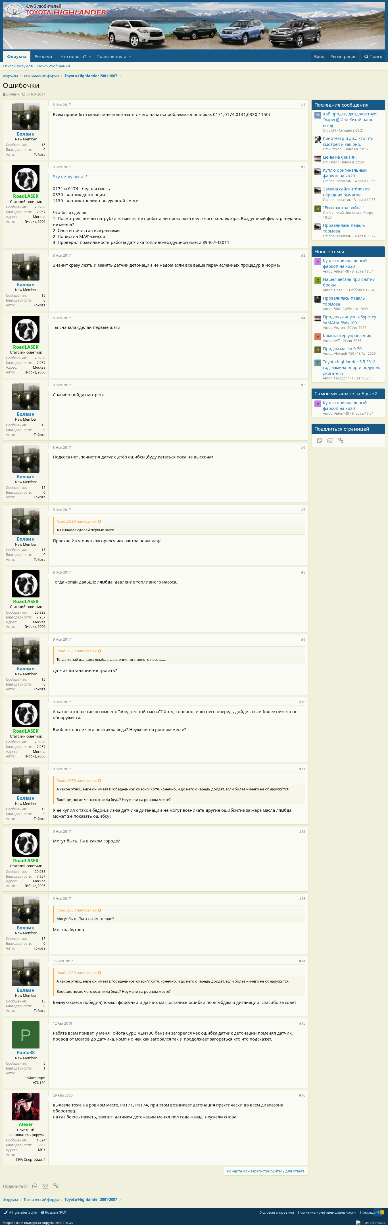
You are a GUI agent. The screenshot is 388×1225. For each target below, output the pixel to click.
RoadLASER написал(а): (77, 521)
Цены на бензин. (340, 157)
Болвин (13, 94)
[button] (90, 56)
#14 (302, 961)
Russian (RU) (55, 1212)
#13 (302, 898)
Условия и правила (277, 1212)
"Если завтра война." (343, 207)
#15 (302, 1023)
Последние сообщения (341, 104)
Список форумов (18, 65)
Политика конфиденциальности (327, 1212)
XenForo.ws (64, 1222)
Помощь (368, 1212)
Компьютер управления (347, 335)
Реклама (43, 56)
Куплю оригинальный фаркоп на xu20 (345, 172)
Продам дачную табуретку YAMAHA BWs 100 (349, 319)
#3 (303, 255)
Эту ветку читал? (70, 176)
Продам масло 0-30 (342, 348)
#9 (303, 639)
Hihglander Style (22, 1212)
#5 (303, 385)
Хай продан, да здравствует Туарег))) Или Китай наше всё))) (350, 119)
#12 (302, 831)
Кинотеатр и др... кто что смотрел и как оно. (348, 141)
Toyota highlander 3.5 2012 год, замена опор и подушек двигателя (351, 367)
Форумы (16, 56)
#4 (303, 317)
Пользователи (111, 56)
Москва (39, 216)
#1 (303, 104)
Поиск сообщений (53, 65)
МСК (41, 1149)
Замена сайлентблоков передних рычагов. (346, 191)
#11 (302, 769)
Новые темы (329, 251)
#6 (303, 447)
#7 (303, 509)
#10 (302, 701)
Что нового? (73, 56)
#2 (303, 167)
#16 (302, 1095)
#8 (303, 572)
